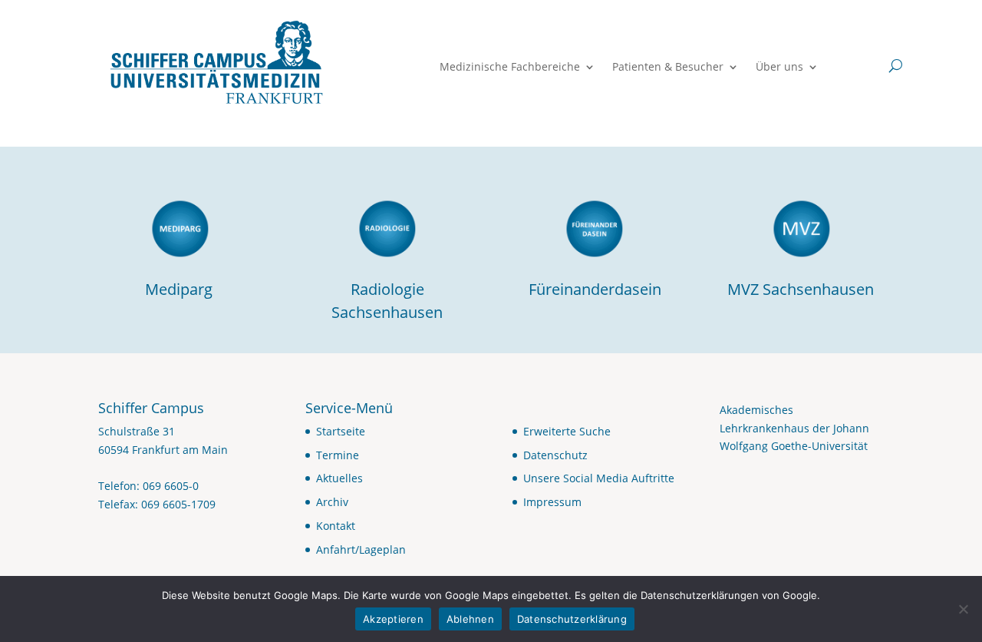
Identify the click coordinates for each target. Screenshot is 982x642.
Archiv (332, 502)
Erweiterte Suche (567, 431)
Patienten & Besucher (667, 67)
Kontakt (335, 525)
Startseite (340, 431)
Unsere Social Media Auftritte (598, 478)
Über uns (779, 67)
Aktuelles (339, 478)
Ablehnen (470, 619)
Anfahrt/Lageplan (361, 549)
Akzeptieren (393, 619)
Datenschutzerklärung (572, 619)
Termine (337, 455)
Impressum (552, 502)
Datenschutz (555, 455)
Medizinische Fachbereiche (510, 67)
